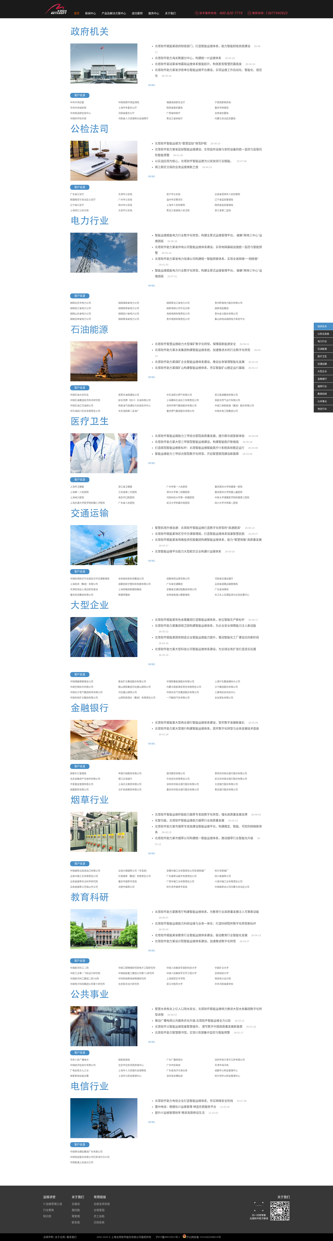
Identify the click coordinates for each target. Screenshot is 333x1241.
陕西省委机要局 (174, 108)
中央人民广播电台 (79, 1060)
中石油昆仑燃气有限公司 (179, 395)
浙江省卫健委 (125, 487)
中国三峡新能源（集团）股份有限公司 (234, 405)
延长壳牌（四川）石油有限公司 (134, 400)
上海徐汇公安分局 (79, 210)
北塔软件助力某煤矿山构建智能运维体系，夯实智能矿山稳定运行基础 (200, 367)
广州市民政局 (173, 1065)
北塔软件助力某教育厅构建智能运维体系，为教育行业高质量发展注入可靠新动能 (207, 911)
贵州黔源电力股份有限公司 (228, 303)
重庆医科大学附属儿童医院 (228, 492)
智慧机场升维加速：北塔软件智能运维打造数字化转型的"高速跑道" (198, 527)
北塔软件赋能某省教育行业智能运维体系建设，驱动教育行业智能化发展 (201, 935)
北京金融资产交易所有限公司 (85, 779)
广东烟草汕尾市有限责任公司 (181, 876)
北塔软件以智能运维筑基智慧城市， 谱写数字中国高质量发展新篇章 (198, 1026)
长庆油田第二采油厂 (128, 411)
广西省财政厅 (173, 113)
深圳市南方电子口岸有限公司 (230, 1060)
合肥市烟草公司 (126, 887)
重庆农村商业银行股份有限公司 (182, 789)
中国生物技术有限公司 (81, 687)
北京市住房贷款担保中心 (131, 1065)
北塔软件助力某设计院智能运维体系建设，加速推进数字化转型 (195, 941)
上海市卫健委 (77, 487)
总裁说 (76, 1204)
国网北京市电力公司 (80, 303)
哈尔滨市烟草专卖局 (176, 887)
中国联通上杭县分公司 (81, 1162)
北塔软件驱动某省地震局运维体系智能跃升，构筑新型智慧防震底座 (198, 64)
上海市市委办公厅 (127, 108)
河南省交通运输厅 (224, 578)
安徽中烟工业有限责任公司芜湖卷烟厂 (186, 871)
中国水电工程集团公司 (226, 411)
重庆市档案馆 (222, 108)
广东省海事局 (222, 589)
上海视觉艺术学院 (175, 978)
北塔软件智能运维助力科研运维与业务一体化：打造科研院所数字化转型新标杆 (205, 923)
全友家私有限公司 (224, 697)
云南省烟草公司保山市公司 (84, 887)
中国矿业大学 (222, 968)
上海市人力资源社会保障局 (132, 1070)
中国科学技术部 (78, 118)
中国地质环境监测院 (128, 102)
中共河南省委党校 (224, 984)
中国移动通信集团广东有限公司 (86, 1151)
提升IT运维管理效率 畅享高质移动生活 (180, 1112)
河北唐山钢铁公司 (127, 692)
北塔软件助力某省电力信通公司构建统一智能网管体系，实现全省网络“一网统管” (207, 258)
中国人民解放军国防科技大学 (181, 968)
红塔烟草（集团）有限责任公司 (134, 876)
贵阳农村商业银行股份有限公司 (231, 773)
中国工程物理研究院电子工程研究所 (136, 968)
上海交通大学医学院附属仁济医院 (87, 503)
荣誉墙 (76, 1216)
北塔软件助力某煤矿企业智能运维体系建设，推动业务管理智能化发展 (200, 361)
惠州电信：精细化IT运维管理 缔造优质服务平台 (185, 1106)
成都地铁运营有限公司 (178, 578)
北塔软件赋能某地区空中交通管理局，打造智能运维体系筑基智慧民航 (200, 533)
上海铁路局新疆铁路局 (129, 589)
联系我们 (72, 1237)
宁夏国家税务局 (223, 102)
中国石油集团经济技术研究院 (85, 400)
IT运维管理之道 (52, 1204)
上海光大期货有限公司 (129, 784)
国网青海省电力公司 (128, 319)
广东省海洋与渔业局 (176, 1070)
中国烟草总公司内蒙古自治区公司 (232, 887)
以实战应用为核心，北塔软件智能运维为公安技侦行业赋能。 (194, 161)
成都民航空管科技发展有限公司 (134, 584)
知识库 (47, 1216)
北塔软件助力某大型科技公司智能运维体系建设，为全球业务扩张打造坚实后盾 (205, 649)
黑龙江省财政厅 (174, 118)
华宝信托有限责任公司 (178, 779)
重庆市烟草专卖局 (127, 881)
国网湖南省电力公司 (128, 303)
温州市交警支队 (174, 199)
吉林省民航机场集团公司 (131, 578)
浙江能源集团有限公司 (226, 395)
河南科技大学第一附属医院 (180, 497)
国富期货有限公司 (79, 789)
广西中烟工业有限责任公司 (180, 881)
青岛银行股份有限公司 (226, 789)
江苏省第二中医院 (127, 492)
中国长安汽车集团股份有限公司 (182, 692)
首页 (76, 13)
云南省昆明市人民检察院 (227, 194)
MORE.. (152, 85)
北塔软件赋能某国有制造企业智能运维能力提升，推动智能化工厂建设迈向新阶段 (207, 637)
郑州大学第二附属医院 (178, 492)
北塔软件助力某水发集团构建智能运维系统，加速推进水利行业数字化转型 (202, 349)
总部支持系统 (102, 1204)
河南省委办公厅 (126, 113)
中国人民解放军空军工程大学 (181, 973)
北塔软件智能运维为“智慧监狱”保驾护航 (181, 143)
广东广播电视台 (174, 1060)
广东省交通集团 (174, 584)
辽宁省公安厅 (77, 205)
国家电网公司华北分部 (178, 308)
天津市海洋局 (222, 1065)
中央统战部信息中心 (80, 113)
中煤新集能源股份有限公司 (180, 681)
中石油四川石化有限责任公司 (85, 411)
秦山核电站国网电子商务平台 (230, 319)
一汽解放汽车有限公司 (178, 697)
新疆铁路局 (124, 595)
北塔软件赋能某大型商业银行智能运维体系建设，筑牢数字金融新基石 (200, 722)
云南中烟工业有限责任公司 (84, 876)
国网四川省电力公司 (128, 313)
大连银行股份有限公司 (226, 784)
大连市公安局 (125, 210)
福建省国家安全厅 (175, 102)
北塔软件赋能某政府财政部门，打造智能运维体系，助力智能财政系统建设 (202, 46)
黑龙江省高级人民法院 (178, 210)
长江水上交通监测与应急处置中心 (232, 595)
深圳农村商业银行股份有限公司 (182, 784)
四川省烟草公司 (223, 876)
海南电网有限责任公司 (178, 313)
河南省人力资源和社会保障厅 (133, 118)
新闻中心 (90, 13)
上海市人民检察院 (175, 205)
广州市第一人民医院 (176, 487)
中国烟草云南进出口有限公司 (85, 871)
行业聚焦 (48, 1210)
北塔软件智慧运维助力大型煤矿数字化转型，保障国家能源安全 (195, 344)
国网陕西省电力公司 (128, 308)
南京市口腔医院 (126, 497)
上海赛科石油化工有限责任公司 (182, 400)
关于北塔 (60, 1237)
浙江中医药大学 (174, 984)
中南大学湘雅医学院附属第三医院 (232, 497)
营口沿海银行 (125, 779)
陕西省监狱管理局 (224, 205)
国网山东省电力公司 (80, 313)
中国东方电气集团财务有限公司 (86, 692)
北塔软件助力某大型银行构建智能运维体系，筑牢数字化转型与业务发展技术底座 (207, 728)
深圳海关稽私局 (174, 1076)
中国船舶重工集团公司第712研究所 (136, 973)
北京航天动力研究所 (128, 984)
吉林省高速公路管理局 (178, 595)
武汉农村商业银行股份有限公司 (231, 779)
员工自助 (99, 1216)
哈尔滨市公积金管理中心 (227, 1076)
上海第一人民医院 (79, 492)
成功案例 (137, 13)
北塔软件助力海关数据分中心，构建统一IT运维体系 (188, 58)
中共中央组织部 (78, 108)
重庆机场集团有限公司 (81, 595)
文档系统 (99, 1222)
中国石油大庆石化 (79, 395)
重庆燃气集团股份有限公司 (180, 411)
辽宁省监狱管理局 (224, 199)
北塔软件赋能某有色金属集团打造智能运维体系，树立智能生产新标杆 (200, 619)
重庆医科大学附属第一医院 (228, 487)
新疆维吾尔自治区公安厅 (83, 199)
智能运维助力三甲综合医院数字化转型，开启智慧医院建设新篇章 (197, 453)
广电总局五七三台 (79, 1070)
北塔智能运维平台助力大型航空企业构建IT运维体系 (188, 551)
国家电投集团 (222, 308)
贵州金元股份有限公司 (226, 313)
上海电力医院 (77, 497)
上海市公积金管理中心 (129, 1076)
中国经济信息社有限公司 (83, 1065)
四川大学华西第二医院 (226, 503)
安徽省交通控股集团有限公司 (181, 589)
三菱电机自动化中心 (225, 692)
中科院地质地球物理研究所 (132, 978)
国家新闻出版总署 (79, 1076)
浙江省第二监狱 (223, 210)
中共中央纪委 (77, 102)
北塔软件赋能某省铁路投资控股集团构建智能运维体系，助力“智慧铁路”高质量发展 (208, 539)
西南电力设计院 (223, 978)
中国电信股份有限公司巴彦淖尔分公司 (89, 1157)
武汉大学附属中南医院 (178, 503)
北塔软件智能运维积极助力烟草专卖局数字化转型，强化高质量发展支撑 (201, 814)
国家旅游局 (124, 1060)
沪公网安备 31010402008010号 (203, 1237)
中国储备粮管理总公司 (81, 681)
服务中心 (153, 13)
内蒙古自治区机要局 (225, 118)
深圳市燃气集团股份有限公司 (181, 405)
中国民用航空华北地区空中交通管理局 (89, 578)
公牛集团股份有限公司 (226, 687)
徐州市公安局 (125, 205)
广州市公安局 (125, 199)
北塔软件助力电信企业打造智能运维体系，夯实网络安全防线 (194, 1100)
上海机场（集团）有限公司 (84, 584)
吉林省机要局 (222, 113)
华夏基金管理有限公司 (81, 784)
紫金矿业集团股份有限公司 (132, 681)
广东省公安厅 (77, 194)
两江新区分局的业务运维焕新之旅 (176, 167)
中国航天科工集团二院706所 (84, 978)
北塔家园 (99, 1210)
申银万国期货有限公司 (129, 773)
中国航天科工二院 (79, 968)
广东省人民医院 (126, 503)
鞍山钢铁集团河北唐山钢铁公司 (134, 687)
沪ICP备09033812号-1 (168, 1237)
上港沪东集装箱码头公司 (227, 681)
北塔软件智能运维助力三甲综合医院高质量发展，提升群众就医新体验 (200, 435)
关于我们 (170, 13)
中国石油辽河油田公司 (81, 405)
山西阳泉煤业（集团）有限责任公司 (136, 697)
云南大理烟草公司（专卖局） (133, 871)
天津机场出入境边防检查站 (84, 589)
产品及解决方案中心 (114, 13)
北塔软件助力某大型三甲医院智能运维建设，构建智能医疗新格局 (197, 441)
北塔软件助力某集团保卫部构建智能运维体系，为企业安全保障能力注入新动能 (205, 625)
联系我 (76, 1222)
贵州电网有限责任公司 (178, 319)
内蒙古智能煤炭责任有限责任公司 (183, 687)
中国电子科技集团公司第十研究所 (87, 984)
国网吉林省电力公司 (80, 319)
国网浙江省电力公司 (80, 308)
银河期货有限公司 (175, 773)
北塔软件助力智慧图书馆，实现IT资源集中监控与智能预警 (192, 1032)
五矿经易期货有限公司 (129, 789)
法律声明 (48, 1237)
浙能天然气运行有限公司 (227, 400)
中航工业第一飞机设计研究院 (85, 973)
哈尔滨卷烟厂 (222, 871)
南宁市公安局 (173, 194)
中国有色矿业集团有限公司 (84, 697)
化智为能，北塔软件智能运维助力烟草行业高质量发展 (189, 820)
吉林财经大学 (222, 973)
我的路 (76, 1210)
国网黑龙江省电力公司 (178, 303)
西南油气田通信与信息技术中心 (134, 405)
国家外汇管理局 (78, 773)
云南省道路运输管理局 (226, 584)
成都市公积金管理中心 (226, 1070)
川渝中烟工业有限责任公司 (228, 881)
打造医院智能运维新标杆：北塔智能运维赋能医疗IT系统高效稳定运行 (199, 447)
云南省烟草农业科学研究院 (84, 881)
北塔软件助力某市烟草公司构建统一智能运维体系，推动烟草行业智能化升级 (204, 838)
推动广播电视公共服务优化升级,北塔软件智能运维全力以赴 (193, 1020)
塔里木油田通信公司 (128, 395)
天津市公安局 (125, 194)
